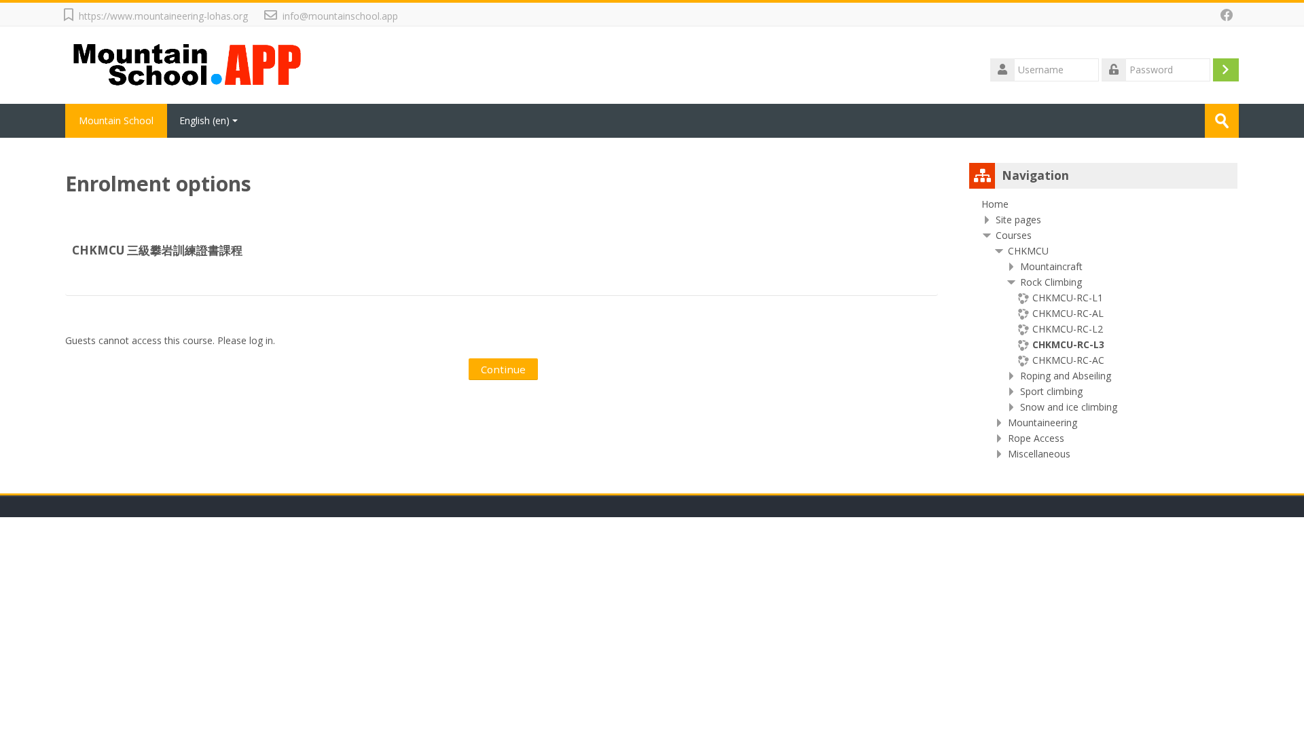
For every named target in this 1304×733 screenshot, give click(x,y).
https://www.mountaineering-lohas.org (163, 16)
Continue (503, 369)
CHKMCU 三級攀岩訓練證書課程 (157, 250)
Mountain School (116, 120)
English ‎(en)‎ (204, 120)
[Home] (189, 64)
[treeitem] (1103, 204)
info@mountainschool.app (340, 16)
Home (995, 204)
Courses (1014, 235)
